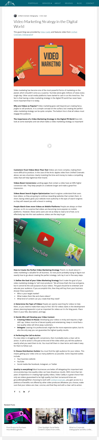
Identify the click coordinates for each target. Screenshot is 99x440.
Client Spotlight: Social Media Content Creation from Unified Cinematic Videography (49, 428)
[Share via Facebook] (15, 392)
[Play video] (49, 146)
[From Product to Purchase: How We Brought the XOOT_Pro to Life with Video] (18, 416)
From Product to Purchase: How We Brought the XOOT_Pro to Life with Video (17, 428)
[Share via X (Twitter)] (19, 392)
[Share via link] (29, 392)
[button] (47, 3)
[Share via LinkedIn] (24, 392)
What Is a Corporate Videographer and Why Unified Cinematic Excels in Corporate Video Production (80, 428)
